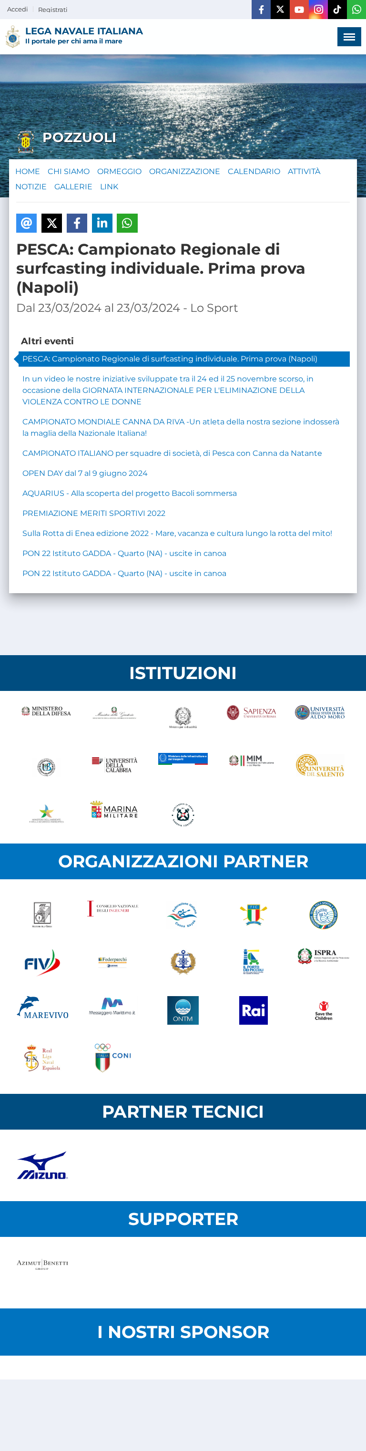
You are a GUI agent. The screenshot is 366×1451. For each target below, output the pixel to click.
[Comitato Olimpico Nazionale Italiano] (112, 1058)
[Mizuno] (42, 1165)
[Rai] (253, 1010)
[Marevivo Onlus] (42, 1010)
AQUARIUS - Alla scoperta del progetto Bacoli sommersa (129, 493)
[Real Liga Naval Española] (42, 1058)
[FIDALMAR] (183, 963)
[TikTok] (337, 9)
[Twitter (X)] (280, 9)
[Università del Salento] (319, 767)
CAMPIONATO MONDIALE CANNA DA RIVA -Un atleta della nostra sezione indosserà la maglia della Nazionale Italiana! (180, 427)
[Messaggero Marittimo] (112, 1010)
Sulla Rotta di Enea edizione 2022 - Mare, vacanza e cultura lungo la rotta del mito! (177, 533)
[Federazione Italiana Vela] (42, 963)
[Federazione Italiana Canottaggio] (253, 915)
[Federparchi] (112, 963)
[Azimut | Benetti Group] (42, 1273)
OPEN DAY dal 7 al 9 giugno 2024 (85, 473)
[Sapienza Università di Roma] (251, 719)
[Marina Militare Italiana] (114, 815)
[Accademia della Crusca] (42, 915)
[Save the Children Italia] (323, 1010)
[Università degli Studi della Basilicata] (46, 767)
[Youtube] (299, 9)
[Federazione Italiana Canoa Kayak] (183, 915)
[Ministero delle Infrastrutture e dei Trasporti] (183, 767)
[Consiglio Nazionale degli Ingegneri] (112, 915)
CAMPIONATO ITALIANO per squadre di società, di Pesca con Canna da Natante (172, 453)
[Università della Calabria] (114, 767)
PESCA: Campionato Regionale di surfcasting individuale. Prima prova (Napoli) (169, 358)
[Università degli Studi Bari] (319, 719)
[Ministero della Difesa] (46, 719)
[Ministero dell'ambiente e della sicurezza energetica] (46, 815)
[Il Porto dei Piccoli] (253, 963)
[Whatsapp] (356, 9)
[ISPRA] (323, 963)
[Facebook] (261, 9)
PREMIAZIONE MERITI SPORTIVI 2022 (93, 513)
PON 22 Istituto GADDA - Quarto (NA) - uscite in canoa (124, 553)
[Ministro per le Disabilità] (183, 719)
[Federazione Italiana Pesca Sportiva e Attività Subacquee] (323, 915)
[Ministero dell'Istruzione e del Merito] (251, 767)
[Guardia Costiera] (183, 815)
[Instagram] (318, 9)
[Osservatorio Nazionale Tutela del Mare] (183, 1010)
